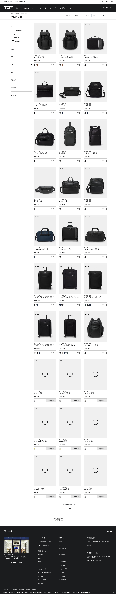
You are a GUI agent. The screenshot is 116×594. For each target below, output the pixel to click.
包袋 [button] (45, 8)
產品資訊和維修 (42, 569)
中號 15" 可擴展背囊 (90, 153)
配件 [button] (50, 8)
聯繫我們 (40, 554)
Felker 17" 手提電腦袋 (40, 105)
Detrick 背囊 (63, 441)
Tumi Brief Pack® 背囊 (91, 345)
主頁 (12, 13)
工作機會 (61, 572)
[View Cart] (111, 7)
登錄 (60, 541)
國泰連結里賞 (62, 580)
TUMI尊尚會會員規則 (43, 545)
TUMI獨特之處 (62, 561)
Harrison (37, 55)
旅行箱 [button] (34, 8)
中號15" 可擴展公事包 (40, 153)
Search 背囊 (88, 489)
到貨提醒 (51, 401)
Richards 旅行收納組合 (91, 57)
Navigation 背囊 (89, 393)
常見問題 (40, 576)
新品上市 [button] (26, 8)
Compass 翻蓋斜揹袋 (40, 441)
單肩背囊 (62, 153)
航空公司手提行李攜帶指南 (44, 572)
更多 (70, 509)
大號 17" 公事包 (64, 201)
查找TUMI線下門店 (16, 562)
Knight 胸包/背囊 (39, 489)
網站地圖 (34, 589)
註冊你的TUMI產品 (64, 548)
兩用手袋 (62, 105)
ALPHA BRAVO (38, 103)
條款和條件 (21, 589)
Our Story (61, 558)
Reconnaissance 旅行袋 (41, 249)
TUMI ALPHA (62, 103)
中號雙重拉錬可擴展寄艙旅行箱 (69, 297)
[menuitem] (18, 8)
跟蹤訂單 (61, 545)
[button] (21, 26)
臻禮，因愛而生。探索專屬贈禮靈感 (14, 1)
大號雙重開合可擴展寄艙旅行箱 (94, 297)
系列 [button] (56, 8)
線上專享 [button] (18, 8)
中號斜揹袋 (87, 201)
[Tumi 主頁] (8, 7)
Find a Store (104, 1)
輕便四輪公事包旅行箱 (66, 249)
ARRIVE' (86, 55)
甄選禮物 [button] (62, 8)
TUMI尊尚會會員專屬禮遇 (44, 541)
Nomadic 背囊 (38, 393)
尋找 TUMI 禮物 (63, 569)
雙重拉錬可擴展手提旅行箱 (67, 345)
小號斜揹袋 (87, 105)
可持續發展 (62, 576)
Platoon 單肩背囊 (64, 393)
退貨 (39, 561)
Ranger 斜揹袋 (88, 441)
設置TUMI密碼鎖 (42, 580)
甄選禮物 (17, 13)
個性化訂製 (62, 565)
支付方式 (40, 565)
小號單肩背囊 (38, 201)
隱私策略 (28, 589)
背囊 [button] (39, 8)
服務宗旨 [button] (70, 8)
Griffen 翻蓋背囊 (39, 57)
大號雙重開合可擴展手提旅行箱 (44, 345)
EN (110, 1)
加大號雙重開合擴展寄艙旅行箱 (44, 297)
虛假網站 (40, 583)
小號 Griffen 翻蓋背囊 (66, 57)
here (88, 592)
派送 (39, 558)
